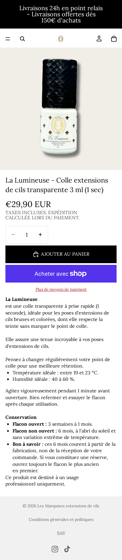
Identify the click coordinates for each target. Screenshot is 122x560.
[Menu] (8, 39)
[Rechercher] (22, 38)
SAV (61, 533)
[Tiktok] (67, 549)
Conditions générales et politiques (61, 519)
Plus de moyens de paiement (61, 289)
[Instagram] (55, 549)
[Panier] (113, 38)
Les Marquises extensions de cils (68, 505)
